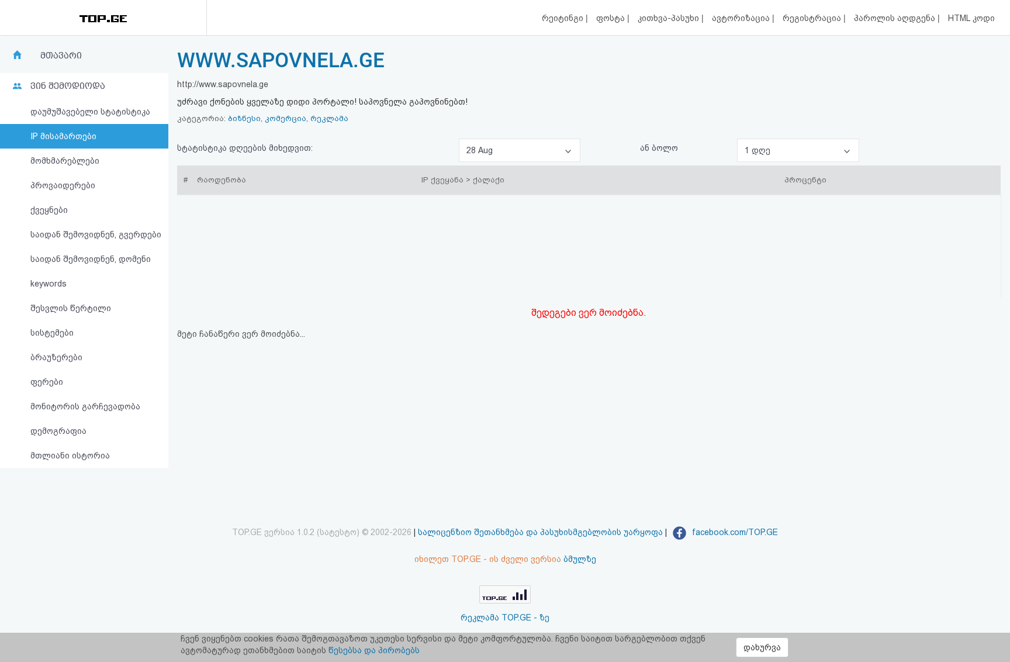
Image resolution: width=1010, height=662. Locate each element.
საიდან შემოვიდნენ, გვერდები (95, 234)
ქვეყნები (49, 210)
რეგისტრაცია (813, 18)
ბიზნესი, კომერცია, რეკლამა (288, 118)
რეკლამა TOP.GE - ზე (505, 617)
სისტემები (52, 332)
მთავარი (61, 55)
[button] (519, 150)
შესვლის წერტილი (70, 308)
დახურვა (762, 647)
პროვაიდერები (62, 185)
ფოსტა (611, 18)
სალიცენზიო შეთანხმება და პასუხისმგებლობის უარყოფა (540, 532)
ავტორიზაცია (742, 18)
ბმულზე (579, 559)
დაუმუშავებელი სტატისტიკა (90, 111)
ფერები (46, 382)
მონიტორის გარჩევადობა (85, 406)
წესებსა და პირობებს (374, 650)
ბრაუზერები (56, 357)
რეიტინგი (564, 18)
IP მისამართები (63, 136)
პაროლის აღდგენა (896, 18)
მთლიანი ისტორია (70, 455)
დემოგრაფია (58, 431)
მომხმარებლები (64, 161)
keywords (48, 283)
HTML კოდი (971, 18)
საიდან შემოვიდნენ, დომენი (90, 259)
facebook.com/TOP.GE (734, 532)
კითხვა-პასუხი (669, 18)
